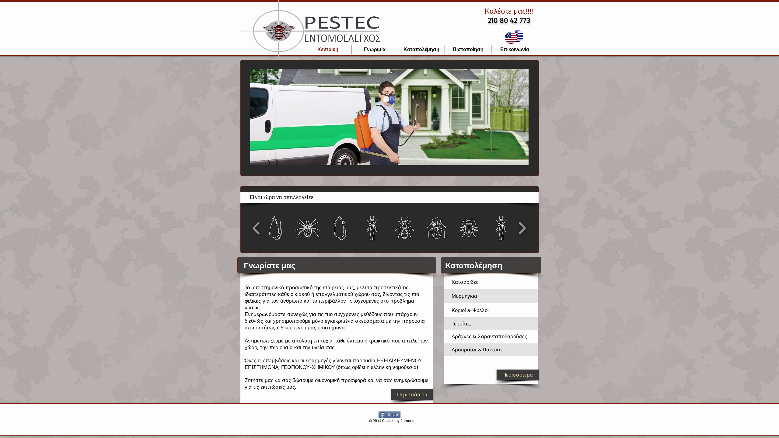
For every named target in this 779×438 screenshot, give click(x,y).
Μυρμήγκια (464, 296)
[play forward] (522, 228)
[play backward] (256, 228)
